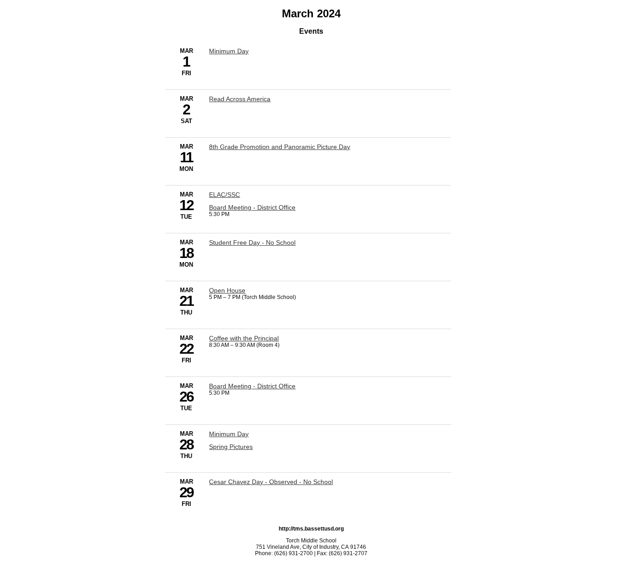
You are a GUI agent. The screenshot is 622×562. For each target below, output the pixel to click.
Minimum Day (229, 51)
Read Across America (239, 99)
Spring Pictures (231, 446)
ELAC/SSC (224, 194)
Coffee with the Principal (244, 338)
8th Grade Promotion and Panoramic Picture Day (279, 146)
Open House (227, 290)
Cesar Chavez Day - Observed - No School (271, 481)
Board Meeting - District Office (252, 207)
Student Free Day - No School (252, 242)
